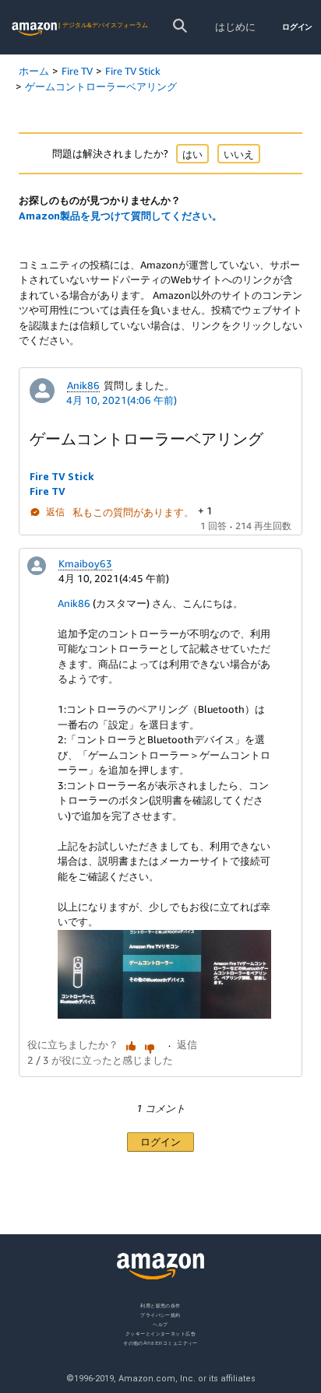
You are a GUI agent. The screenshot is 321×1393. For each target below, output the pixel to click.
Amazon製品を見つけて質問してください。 (120, 215)
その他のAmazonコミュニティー (160, 1342)
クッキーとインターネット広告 (160, 1332)
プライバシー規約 (160, 1314)
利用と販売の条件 (160, 1305)
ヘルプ (160, 1323)
